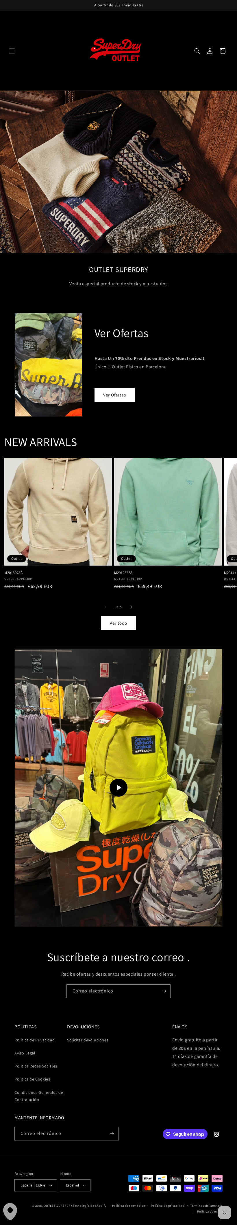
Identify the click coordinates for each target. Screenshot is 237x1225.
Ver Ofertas (114, 395)
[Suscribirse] (164, 991)
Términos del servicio (206, 1206)
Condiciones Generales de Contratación (38, 1096)
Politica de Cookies (32, 1079)
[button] (12, 51)
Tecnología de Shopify (89, 1206)
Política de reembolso (128, 1206)
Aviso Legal (25, 1053)
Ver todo (118, 623)
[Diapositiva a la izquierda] (105, 607)
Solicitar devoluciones (87, 1040)
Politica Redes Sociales (35, 1066)
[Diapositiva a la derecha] (131, 607)
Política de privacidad (167, 1206)
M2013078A (13, 573)
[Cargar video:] (118, 787)
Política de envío (210, 1211)
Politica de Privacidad (34, 1040)
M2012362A (123, 573)
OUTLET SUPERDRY (58, 1206)
